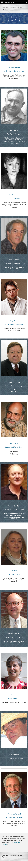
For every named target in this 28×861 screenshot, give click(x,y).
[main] (14, 8)
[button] (2, 2)
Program (14, 7)
